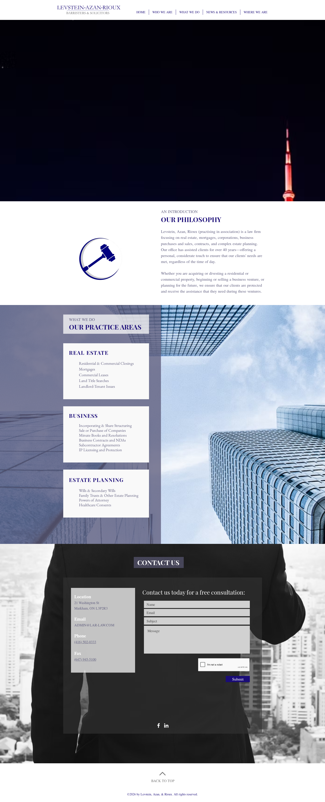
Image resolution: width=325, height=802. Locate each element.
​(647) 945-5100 (85, 659)
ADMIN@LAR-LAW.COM (94, 625)
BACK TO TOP (162, 780)
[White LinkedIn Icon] (166, 725)
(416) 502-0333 (85, 641)
